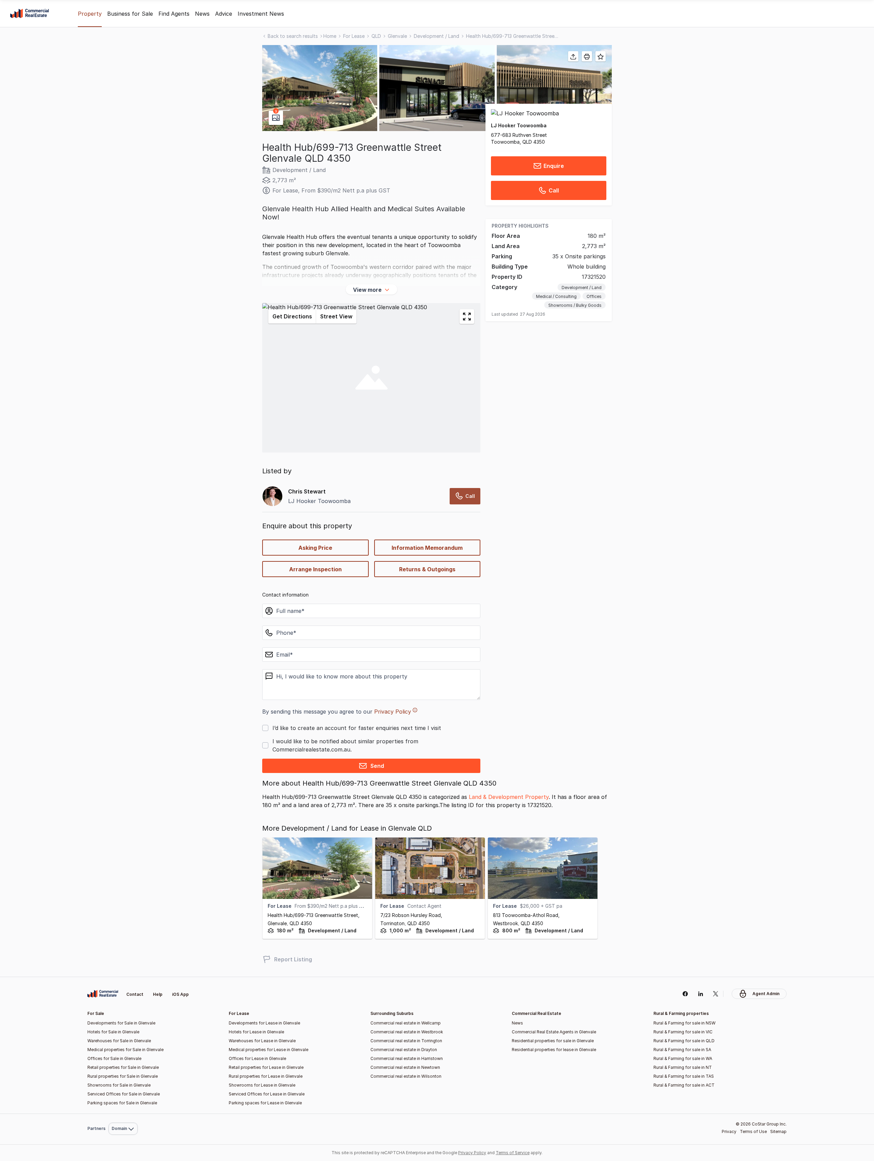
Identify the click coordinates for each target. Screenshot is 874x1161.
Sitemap (778, 1131)
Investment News (261, 13)
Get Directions (292, 316)
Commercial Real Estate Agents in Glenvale (554, 1031)
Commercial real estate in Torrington (406, 1040)
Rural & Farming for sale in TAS (683, 1076)
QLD (376, 36)
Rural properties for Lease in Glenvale (265, 1076)
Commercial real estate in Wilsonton (405, 1076)
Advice (223, 13)
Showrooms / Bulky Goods (575, 305)
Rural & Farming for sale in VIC (683, 1031)
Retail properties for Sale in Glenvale (123, 1067)
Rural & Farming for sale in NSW (684, 1023)
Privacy (729, 1131)
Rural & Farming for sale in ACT (684, 1085)
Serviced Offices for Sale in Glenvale (123, 1093)
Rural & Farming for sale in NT (682, 1067)
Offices (594, 296)
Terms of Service (513, 1152)
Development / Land (436, 36)
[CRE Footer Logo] (102, 994)
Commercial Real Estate (29, 13)
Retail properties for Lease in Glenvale (266, 1067)
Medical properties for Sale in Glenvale (125, 1049)
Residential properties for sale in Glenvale (553, 1040)
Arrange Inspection (315, 569)
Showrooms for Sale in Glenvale (119, 1085)
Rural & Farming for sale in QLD (684, 1040)
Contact (134, 994)
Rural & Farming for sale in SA (682, 1049)
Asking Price (315, 547)
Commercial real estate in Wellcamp (405, 1023)
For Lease (354, 36)
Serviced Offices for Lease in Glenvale (267, 1093)
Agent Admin (765, 993)
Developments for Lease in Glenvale (264, 1023)
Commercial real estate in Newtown (405, 1067)
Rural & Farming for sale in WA (682, 1058)
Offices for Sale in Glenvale (114, 1058)
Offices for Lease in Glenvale (257, 1058)
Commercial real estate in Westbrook (406, 1031)
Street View (336, 316)
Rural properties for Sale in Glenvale (122, 1076)
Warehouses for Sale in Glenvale (119, 1040)
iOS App (180, 994)
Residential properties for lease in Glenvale (554, 1049)
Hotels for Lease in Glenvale (256, 1031)
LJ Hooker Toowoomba (519, 125)
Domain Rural (122, 1113)
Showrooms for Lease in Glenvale (262, 1085)
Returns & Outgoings (427, 569)
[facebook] (685, 994)
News (202, 13)
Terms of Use (753, 1131)
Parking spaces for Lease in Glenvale (265, 1102)
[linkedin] (700, 994)
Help (158, 994)
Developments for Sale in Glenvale (121, 1023)
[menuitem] (123, 1114)
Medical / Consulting (556, 296)
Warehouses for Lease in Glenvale (262, 1040)
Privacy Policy (392, 711)
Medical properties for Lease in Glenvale (268, 1049)
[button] (319, 88)
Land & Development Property (509, 796)
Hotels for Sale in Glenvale (113, 1031)
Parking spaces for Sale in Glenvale (122, 1102)
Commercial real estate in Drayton (403, 1049)
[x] (715, 994)
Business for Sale (130, 13)
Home (329, 36)
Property (90, 13)
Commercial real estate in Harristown (406, 1058)
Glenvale (397, 36)
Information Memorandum (427, 547)
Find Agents (173, 13)
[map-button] (467, 316)
